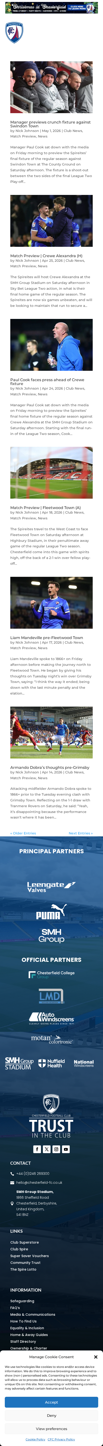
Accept (51, 1402)
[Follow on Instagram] (56, 1149)
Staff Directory (23, 1341)
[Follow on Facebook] (37, 1149)
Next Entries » (81, 833)
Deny (51, 1415)
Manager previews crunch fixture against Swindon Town (50, 124)
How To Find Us (23, 1321)
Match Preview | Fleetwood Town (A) (45, 507)
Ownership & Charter (28, 1348)
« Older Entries (23, 833)
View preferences (51, 1428)
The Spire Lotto (23, 1269)
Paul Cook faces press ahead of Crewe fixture (47, 382)
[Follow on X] (47, 1149)
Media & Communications (32, 1314)
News (42, 136)
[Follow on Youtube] (66, 1149)
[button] (95, 1357)
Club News (73, 131)
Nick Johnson (27, 131)
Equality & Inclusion (27, 1328)
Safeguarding (22, 1301)
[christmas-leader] (51, 12)
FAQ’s (15, 1307)
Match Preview (23, 136)
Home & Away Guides (29, 1334)
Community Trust (25, 1262)
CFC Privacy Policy (61, 1439)
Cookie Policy (35, 1439)
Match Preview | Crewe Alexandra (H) (46, 256)
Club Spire (19, 1249)
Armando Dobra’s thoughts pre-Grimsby (49, 767)
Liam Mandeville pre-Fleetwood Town (47, 637)
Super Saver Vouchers (29, 1255)
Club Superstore (24, 1242)
